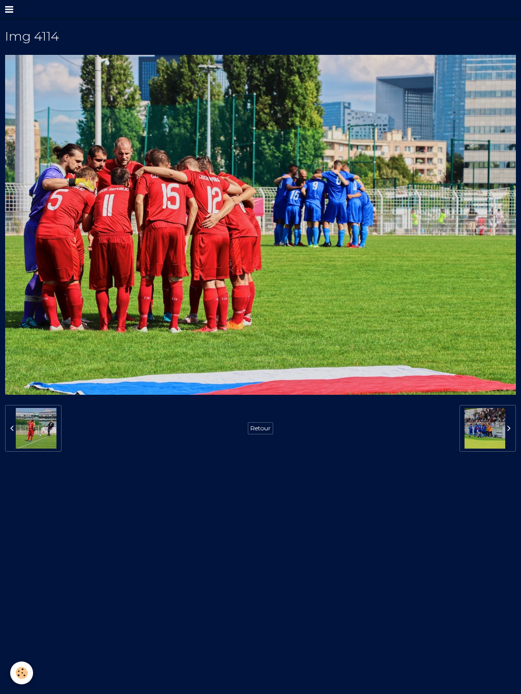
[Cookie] (21, 672)
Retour (260, 428)
